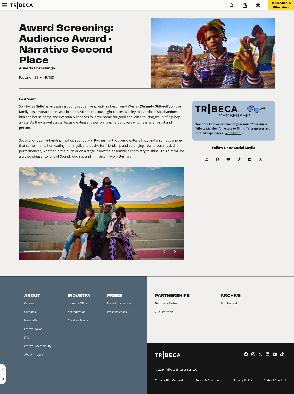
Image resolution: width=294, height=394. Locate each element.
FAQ (27, 337)
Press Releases (117, 312)
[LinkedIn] (249, 159)
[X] (260, 159)
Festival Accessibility (37, 346)
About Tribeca (33, 354)
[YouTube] (228, 159)
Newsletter (31, 320)
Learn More (233, 133)
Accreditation (77, 312)
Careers (29, 303)
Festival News (33, 329)
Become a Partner (167, 303)
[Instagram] (206, 159)
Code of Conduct (275, 380)
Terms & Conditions (209, 380)
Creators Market (78, 320)
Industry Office (78, 303)
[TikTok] (239, 159)
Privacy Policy (243, 380)
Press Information (119, 303)
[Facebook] (217, 159)
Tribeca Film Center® (169, 380)
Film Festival (229, 303)
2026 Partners (164, 312)
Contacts (30, 312)
